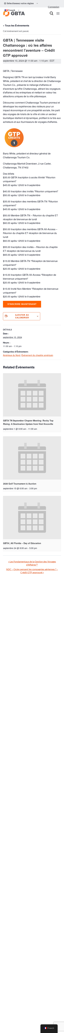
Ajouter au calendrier (22, 316)
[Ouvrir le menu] (58, 13)
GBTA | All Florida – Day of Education (22, 543)
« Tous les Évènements (16, 25)
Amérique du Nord (11, 355)
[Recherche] (51, 13)
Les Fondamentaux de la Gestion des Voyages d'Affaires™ (32, 563)
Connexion (53, 6)
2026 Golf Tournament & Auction (19, 483)
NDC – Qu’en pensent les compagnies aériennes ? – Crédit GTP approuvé (32, 571)
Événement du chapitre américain (37, 355)
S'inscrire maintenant (22, 304)
